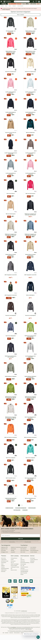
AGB (21, 558)
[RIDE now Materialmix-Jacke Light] (30, 490)
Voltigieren (3, 565)
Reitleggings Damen (4, 552)
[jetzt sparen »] (20, 4)
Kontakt (12, 559)
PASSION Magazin (14, 565)
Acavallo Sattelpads (33, 552)
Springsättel (13, 552)
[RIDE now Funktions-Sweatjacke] (11, 429)
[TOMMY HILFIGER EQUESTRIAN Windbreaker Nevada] (11, 490)
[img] (39, 2)
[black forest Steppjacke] (11, 449)
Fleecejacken (25, 510)
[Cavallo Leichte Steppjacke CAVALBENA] (11, 83)
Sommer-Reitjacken (9, 507)
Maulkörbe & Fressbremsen (15, 547)
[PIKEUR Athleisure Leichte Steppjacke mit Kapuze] (30, 22)
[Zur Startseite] (7, 1)
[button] (1, 1)
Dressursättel (3, 550)
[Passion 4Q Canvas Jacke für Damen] (11, 124)
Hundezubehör (3, 562)
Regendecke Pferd (4, 548)
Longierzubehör (4, 559)
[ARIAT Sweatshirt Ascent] (11, 469)
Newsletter (32, 562)
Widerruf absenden (23, 572)
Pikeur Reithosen (23, 548)
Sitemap (21, 574)
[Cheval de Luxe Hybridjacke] (11, 307)
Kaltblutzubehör (4, 569)
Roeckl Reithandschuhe (34, 550)
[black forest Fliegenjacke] (11, 327)
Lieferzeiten (22, 568)
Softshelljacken (17, 510)
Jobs (11, 568)
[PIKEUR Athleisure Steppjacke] (11, 368)
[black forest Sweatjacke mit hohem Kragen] (30, 469)
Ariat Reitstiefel (33, 548)
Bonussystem (13, 561)
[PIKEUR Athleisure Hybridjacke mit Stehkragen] (30, 368)
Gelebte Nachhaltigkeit (15, 564)
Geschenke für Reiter (4, 561)
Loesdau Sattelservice (34, 559)
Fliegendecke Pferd (4, 547)
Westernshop (3, 558)
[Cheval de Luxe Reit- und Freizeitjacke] (11, 22)
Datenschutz (22, 561)
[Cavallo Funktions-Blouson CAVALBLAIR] (30, 104)
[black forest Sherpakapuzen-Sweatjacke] (30, 408)
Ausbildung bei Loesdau (15, 567)
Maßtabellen (32, 561)
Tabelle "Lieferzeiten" (28, 629)
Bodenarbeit (3, 571)
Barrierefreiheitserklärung (24, 562)
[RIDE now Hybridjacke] (30, 286)
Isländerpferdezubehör (5, 568)
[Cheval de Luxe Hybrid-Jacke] (11, 63)
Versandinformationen (24, 569)
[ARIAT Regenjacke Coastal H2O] (11, 266)
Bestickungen (32, 558)
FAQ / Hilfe (22, 565)
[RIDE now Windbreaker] (30, 124)
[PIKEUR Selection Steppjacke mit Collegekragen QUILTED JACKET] (11, 388)
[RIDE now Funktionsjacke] (30, 185)
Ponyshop (3, 567)
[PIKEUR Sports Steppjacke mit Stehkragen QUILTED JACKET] (30, 205)
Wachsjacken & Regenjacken (20, 507)
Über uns (12, 562)
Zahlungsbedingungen (24, 571)
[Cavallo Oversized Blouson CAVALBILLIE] (30, 144)
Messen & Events (14, 569)
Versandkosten (13, 627)
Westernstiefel (13, 548)
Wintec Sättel (22, 552)
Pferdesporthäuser (14, 558)
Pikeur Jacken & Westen (24, 550)
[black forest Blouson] (11, 185)
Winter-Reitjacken (31, 507)
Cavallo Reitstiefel (23, 547)
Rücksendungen (23, 564)
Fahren (2, 564)
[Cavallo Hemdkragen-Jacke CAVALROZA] (30, 347)
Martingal (12, 550)
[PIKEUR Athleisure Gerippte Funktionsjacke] (11, 246)
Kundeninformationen (24, 567)
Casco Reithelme (33, 547)
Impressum (22, 559)
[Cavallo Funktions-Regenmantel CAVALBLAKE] (11, 144)
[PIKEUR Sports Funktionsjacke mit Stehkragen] (30, 327)
